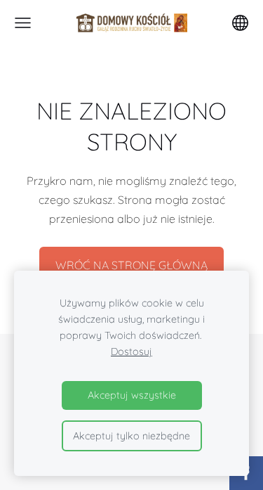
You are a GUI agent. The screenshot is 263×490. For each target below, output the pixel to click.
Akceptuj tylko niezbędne (131, 436)
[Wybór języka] (240, 23)
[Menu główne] (23, 23)
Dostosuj (131, 351)
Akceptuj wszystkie (132, 395)
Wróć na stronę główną (131, 265)
